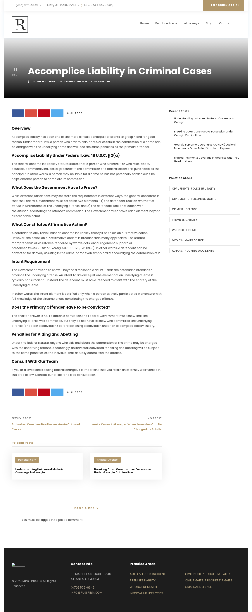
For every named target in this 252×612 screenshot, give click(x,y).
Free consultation (225, 5)
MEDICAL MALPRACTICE (188, 240)
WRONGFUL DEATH (184, 230)
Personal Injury (27, 459)
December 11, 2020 (43, 81)
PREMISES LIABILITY (184, 220)
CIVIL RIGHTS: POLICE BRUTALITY (193, 188)
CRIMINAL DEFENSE (184, 209)
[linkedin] (13, 595)
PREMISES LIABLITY (143, 580)
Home (144, 23)
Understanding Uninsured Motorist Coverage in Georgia (40, 470)
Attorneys (191, 23)
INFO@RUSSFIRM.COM (61, 5)
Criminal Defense (75, 81)
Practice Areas (166, 23)
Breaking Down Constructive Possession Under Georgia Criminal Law (122, 470)
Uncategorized (99, 81)
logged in (46, 520)
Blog (209, 23)
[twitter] (19, 595)
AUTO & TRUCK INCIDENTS (148, 574)
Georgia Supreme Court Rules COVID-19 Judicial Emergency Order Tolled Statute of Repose (205, 146)
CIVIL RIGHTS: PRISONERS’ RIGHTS (208, 580)
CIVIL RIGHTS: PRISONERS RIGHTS (194, 199)
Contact (225, 23)
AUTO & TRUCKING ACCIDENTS (193, 251)
